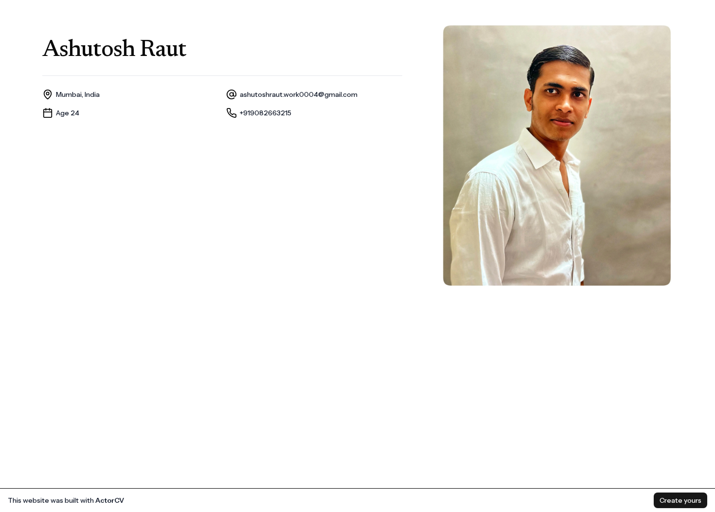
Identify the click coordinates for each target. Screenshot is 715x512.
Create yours (680, 500)
